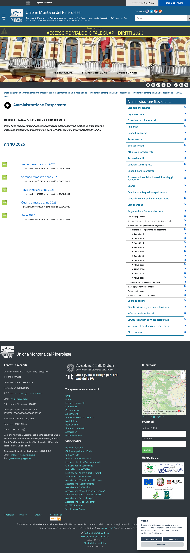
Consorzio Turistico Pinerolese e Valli (83, 462)
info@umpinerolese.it (19, 398)
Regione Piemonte (44, 2)
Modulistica (71, 421)
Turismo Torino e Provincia (78, 458)
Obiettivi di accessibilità (95, 543)
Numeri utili (71, 406)
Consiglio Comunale (75, 403)
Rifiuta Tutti (173, 539)
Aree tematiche (62, 73)
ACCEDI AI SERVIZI (174, 3)
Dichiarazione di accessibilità (95, 536)
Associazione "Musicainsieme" (80, 501)
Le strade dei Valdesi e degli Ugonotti (83, 473)
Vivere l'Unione (127, 73)
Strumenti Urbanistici (75, 428)
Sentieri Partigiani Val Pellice (79, 476)
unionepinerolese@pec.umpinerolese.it (26, 393)
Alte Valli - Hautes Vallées (77, 469)
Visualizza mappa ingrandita (153, 416)
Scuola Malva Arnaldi (75, 509)
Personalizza (162, 544)
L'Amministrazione (93, 85)
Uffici (68, 395)
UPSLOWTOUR (72, 455)
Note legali (9, 514)
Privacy (23, 514)
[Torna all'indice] (7, 105)
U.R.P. (68, 399)
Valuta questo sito (96, 532)
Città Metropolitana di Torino (79, 451)
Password (147, 438)
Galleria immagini (73, 435)
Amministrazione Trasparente (79, 417)
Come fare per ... (73, 410)
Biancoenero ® (108, 528)
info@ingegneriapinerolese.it (23, 454)
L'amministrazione (94, 73)
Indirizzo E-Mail (149, 428)
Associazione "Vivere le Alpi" (79, 498)
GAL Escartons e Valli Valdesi (79, 465)
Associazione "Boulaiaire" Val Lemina (83, 480)
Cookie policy (158, 533)
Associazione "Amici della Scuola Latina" (85, 491)
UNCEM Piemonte (74, 505)
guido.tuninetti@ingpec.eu (20, 458)
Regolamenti (71, 424)
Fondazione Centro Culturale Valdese (83, 494)
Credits (38, 514)
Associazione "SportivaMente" (80, 483)
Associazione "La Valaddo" (78, 487)
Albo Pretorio (71, 414)
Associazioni (71, 432)
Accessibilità (56, 514)
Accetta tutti (151, 539)
